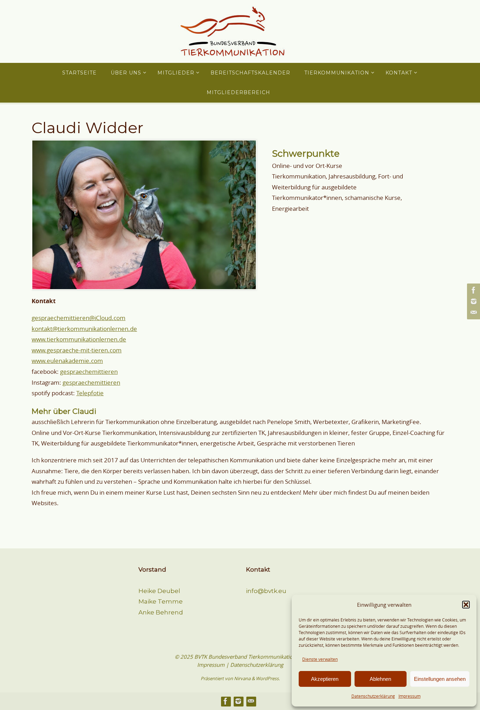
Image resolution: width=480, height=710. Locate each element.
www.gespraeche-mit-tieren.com (77, 350)
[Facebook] (472, 290)
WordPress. (268, 678)
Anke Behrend (160, 612)
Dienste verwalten (320, 659)
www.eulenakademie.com (67, 361)
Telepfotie (90, 393)
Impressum (409, 696)
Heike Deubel (159, 590)
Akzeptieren (324, 679)
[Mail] (472, 312)
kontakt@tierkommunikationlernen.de (84, 329)
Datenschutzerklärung (373, 696)
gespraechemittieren (89, 371)
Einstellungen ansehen (440, 679)
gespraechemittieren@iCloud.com (78, 318)
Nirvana (242, 678)
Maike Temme (160, 601)
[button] (465, 604)
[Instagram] (472, 301)
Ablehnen (380, 679)
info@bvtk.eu (266, 590)
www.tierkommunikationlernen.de (79, 339)
